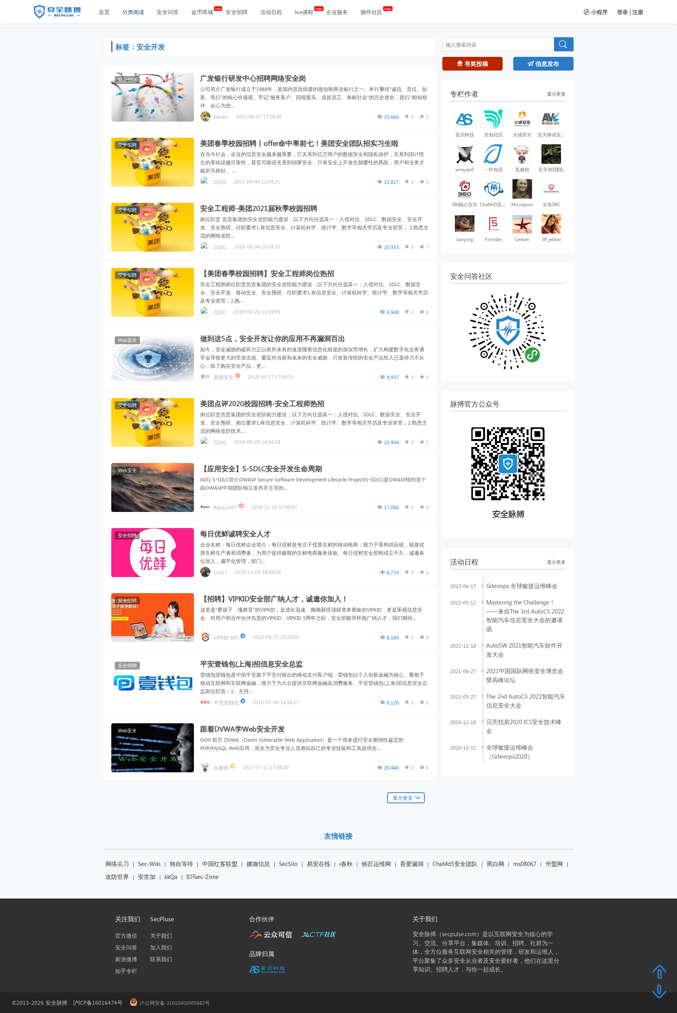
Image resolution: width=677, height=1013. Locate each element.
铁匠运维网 (376, 864)
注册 (637, 12)
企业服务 (337, 12)
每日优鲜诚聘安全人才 (235, 533)
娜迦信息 (258, 864)
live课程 (304, 12)
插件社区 (371, 12)
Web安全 (127, 340)
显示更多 (403, 797)
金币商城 (202, 12)
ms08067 (524, 864)
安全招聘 (237, 12)
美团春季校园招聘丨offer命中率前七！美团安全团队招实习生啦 (299, 143)
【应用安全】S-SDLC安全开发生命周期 (261, 468)
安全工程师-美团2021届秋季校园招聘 (258, 208)
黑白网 (495, 864)
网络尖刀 (117, 864)
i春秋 (346, 864)
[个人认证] (233, 767)
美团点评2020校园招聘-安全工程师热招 (262, 403)
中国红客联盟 (219, 864)
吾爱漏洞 (412, 864)
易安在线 (318, 864)
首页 (104, 12)
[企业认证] (244, 637)
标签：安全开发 (140, 46)
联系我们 (161, 959)
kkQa (171, 876)
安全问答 (168, 12)
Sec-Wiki (149, 864)
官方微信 (126, 935)
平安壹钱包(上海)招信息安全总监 (251, 663)
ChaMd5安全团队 (455, 864)
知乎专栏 (126, 971)
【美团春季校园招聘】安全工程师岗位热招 (267, 273)
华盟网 (554, 864)
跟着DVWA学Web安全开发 (242, 728)
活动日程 (271, 12)
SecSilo (288, 864)
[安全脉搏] (63, 13)
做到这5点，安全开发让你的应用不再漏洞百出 (272, 338)
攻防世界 (117, 876)
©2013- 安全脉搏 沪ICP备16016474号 (70, 1002)
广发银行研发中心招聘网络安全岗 (253, 78)
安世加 (147, 876)
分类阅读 (133, 12)
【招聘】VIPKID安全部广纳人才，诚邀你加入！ (274, 598)
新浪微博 (126, 959)
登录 (622, 12)
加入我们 (161, 947)
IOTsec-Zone (202, 876)
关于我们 (161, 935)
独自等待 (181, 864)
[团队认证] (238, 376)
